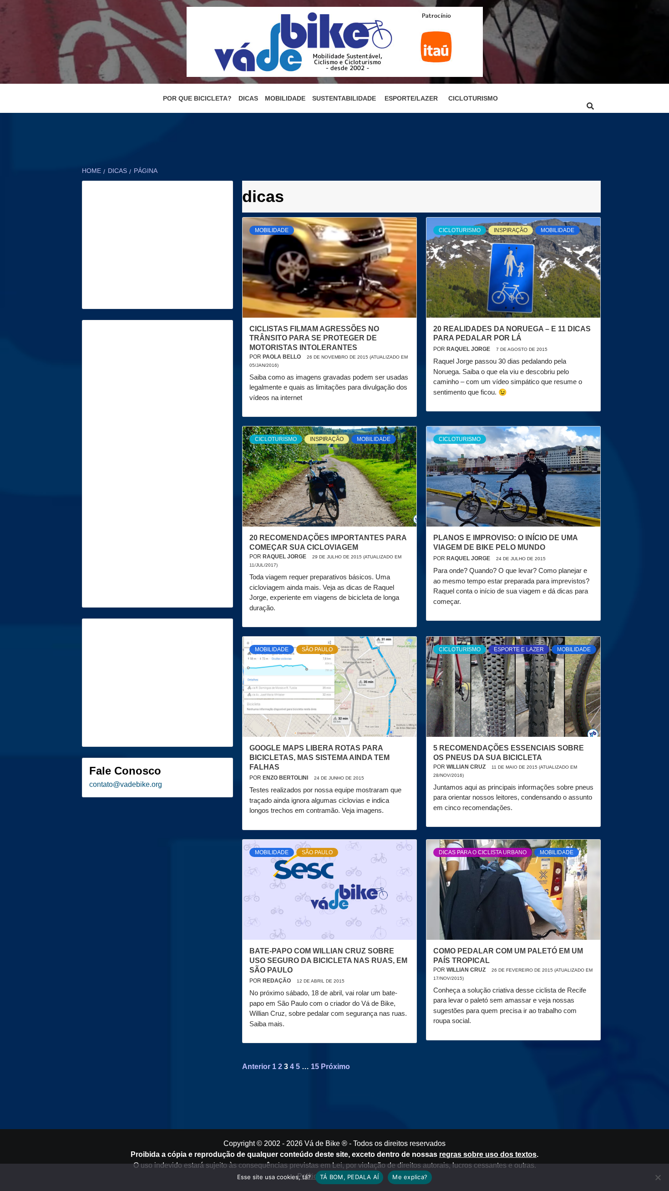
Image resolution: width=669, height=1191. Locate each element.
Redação (277, 981)
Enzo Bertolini (286, 778)
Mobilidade (285, 98)
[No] (657, 1177)
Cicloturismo (473, 98)
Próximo (335, 1066)
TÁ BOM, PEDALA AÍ (349, 1177)
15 (315, 1066)
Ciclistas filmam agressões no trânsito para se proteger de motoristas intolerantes (314, 338)
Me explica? (409, 1177)
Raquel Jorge (469, 349)
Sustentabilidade (344, 98)
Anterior (256, 1066)
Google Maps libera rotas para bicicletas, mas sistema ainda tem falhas (319, 757)
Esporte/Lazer (411, 98)
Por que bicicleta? (197, 98)
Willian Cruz (466, 767)
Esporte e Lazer (519, 649)
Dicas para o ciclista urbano (483, 852)
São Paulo (317, 649)
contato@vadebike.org (125, 784)
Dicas (248, 98)
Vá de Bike (322, 1143)
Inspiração (510, 230)
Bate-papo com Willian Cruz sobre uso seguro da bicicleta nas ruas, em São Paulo (328, 960)
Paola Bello (282, 357)
